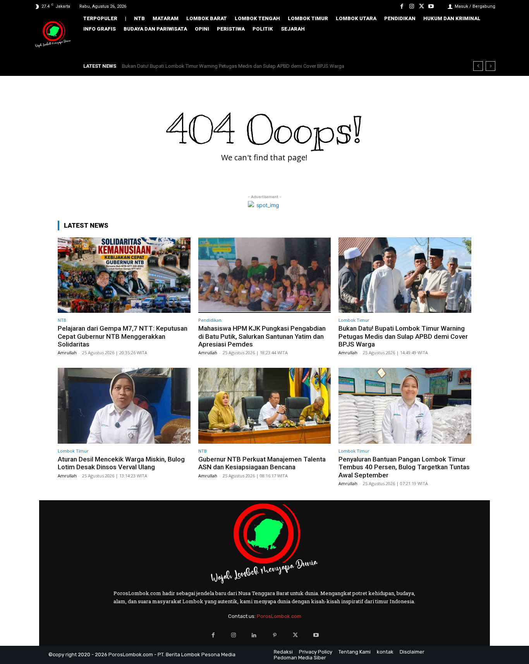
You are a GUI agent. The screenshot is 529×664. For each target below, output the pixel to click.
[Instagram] (411, 6)
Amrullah (67, 352)
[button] (484, 45)
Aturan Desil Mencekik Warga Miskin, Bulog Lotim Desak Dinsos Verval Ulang (210, 66)
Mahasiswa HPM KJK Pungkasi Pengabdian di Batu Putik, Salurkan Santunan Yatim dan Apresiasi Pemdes (262, 336)
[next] (490, 66)
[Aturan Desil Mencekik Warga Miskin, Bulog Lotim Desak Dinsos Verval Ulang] (124, 405)
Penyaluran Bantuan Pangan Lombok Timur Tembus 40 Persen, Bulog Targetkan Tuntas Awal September (404, 467)
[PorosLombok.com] (53, 35)
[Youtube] (431, 6)
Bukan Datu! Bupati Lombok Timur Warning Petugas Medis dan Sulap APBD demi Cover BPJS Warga (403, 336)
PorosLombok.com (279, 616)
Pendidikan (210, 320)
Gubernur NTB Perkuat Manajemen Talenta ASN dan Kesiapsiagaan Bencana (262, 463)
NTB (62, 320)
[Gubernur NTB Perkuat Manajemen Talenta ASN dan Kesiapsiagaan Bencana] (264, 405)
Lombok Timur (353, 320)
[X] (421, 6)
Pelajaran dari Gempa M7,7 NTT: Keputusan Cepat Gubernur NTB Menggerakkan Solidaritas (122, 336)
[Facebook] (402, 6)
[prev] (478, 66)
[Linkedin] (254, 635)
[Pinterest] (274, 635)
